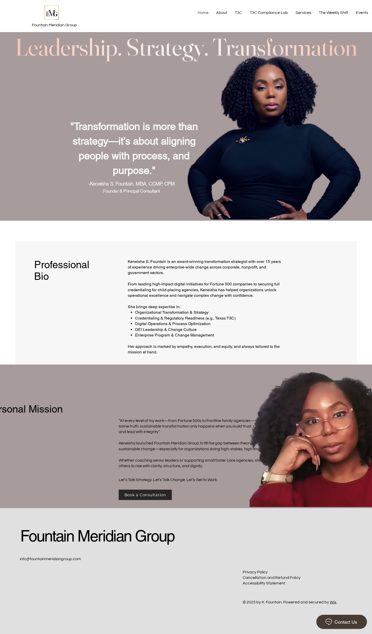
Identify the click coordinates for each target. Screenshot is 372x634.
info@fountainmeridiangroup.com (50, 559)
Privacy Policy (255, 572)
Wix (333, 602)
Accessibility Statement (264, 583)
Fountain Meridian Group (97, 536)
